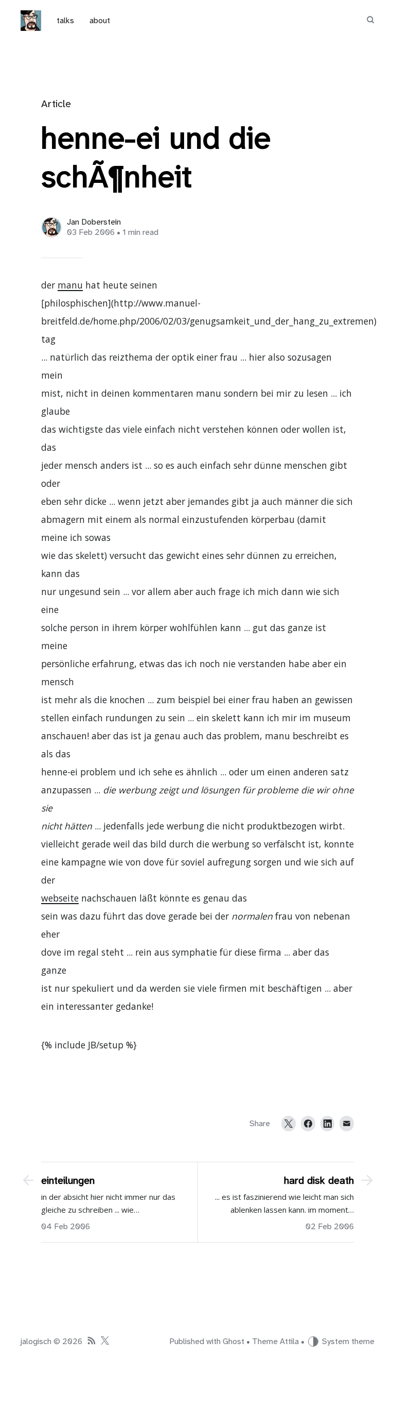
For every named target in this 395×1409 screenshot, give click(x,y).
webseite (60, 898)
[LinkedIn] (327, 1123)
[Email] (346, 1123)
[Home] (31, 20)
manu (70, 285)
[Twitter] (288, 1123)
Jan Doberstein (94, 222)
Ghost (233, 1341)
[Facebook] (308, 1123)
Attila (289, 1341)
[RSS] (91, 1341)
